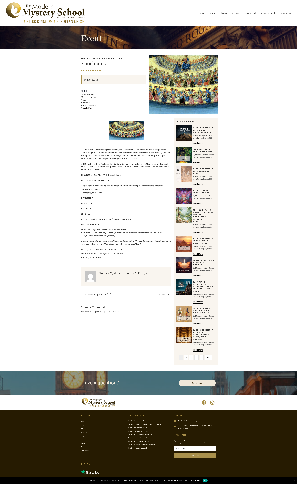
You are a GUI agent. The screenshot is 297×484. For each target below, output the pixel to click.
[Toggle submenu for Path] (216, 13)
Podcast (84, 447)
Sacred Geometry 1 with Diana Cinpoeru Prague (203, 130)
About (83, 422)
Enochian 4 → (165, 294)
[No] (294, 480)
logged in (97, 311)
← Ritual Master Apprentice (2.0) (96, 294)
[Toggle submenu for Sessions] (241, 13)
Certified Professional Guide (137, 421)
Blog (82, 440)
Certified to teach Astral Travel (138, 441)
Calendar (84, 443)
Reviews (84, 436)
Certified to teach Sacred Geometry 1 (140, 438)
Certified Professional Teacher (138, 431)
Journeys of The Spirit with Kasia (202, 150)
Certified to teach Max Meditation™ (140, 435)
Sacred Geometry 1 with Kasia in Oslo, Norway (203, 240)
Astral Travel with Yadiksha (201, 191)
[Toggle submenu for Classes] (228, 13)
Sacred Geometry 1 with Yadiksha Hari (203, 171)
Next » (208, 358)
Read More (198, 143)
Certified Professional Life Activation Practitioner (144, 424)
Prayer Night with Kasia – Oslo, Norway (203, 262)
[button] (204, 402)
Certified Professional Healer (137, 428)
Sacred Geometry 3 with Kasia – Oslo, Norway (203, 310)
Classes (84, 429)
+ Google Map (89, 106)
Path (82, 425)
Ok (205, 480)
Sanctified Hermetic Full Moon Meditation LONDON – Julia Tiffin (203, 286)
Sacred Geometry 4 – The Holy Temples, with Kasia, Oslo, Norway (203, 334)
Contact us (85, 451)
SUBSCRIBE (195, 456)
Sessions (84, 432)
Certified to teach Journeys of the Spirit (141, 445)
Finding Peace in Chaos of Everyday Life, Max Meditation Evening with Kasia (204, 216)
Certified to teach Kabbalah (137, 448)
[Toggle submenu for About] (206, 13)
